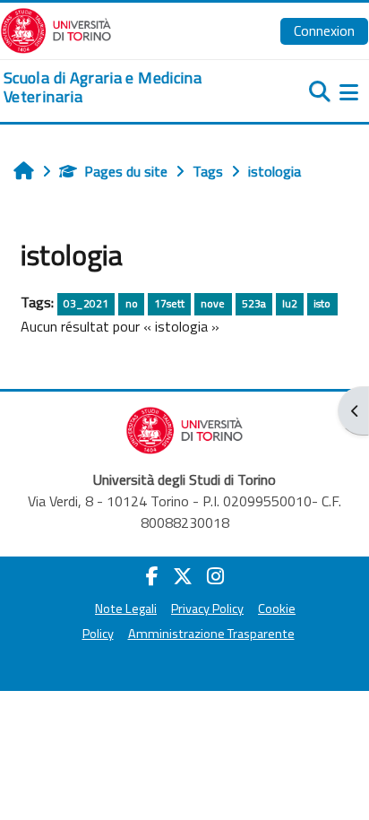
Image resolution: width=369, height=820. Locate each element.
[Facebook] (152, 576)
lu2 (289, 303)
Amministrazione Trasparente (211, 633)
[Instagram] (215, 576)
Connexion (324, 30)
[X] (183, 576)
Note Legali (126, 608)
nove (213, 303)
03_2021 (86, 303)
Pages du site (125, 171)
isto (321, 303)
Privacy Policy (207, 608)
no (131, 303)
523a (254, 303)
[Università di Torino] (56, 28)
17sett (169, 303)
